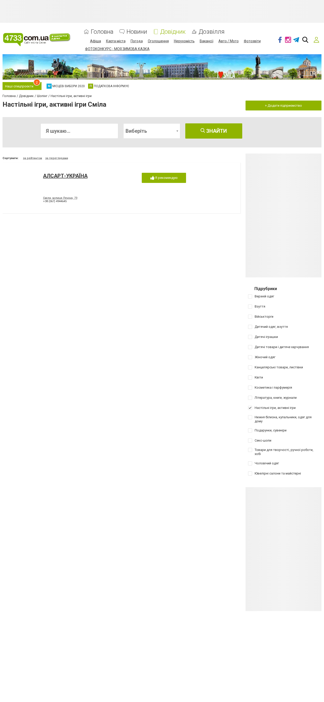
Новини (137, 31)
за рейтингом (32, 158)
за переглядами (56, 158)
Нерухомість (184, 41)
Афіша (95, 41)
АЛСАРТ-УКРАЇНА (65, 176)
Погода (137, 41)
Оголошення (158, 41)
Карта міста (116, 41)
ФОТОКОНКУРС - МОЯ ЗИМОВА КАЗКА (117, 49)
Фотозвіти (252, 41)
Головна (102, 31)
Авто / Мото (228, 41)
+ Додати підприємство (283, 105)
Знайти (216, 131)
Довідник (173, 31)
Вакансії (206, 41)
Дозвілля (212, 31)
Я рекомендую (166, 178)
